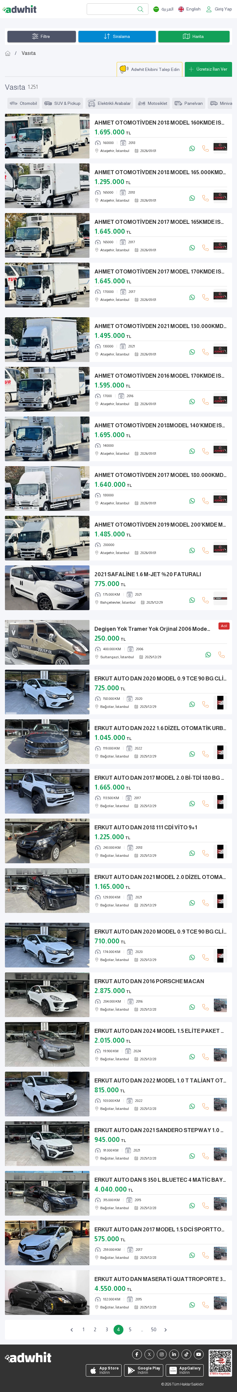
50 (153, 1329)
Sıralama (121, 36)
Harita (198, 36)
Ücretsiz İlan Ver (212, 69)
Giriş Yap (223, 8)
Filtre (45, 36)
